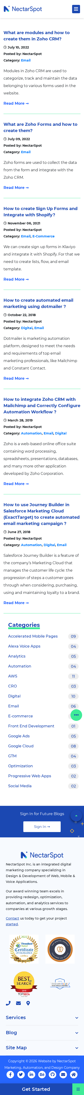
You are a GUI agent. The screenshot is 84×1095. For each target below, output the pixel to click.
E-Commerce (43, 236)
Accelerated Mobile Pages (42, 636)
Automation (31, 433)
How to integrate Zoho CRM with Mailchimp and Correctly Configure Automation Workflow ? (42, 406)
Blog (11, 1032)
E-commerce (42, 716)
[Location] (30, 1003)
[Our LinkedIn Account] (31, 1074)
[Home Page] (23, 8)
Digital (26, 328)
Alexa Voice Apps (42, 646)
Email (26, 60)
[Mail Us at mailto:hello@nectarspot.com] (20, 1003)
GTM (42, 756)
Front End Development (41, 726)
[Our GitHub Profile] (52, 1074)
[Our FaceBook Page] (10, 1074)
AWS (41, 676)
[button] (76, 815)
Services (16, 1017)
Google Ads (42, 736)
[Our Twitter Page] (21, 1074)
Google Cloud (42, 746)
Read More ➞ (16, 103)
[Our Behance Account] (42, 1074)
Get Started (36, 1089)
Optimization (42, 766)
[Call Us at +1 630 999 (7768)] (10, 1003)
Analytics (42, 656)
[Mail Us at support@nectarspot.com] (63, 1074)
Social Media (42, 786)
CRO (42, 686)
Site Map (16, 1047)
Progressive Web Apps (42, 776)
